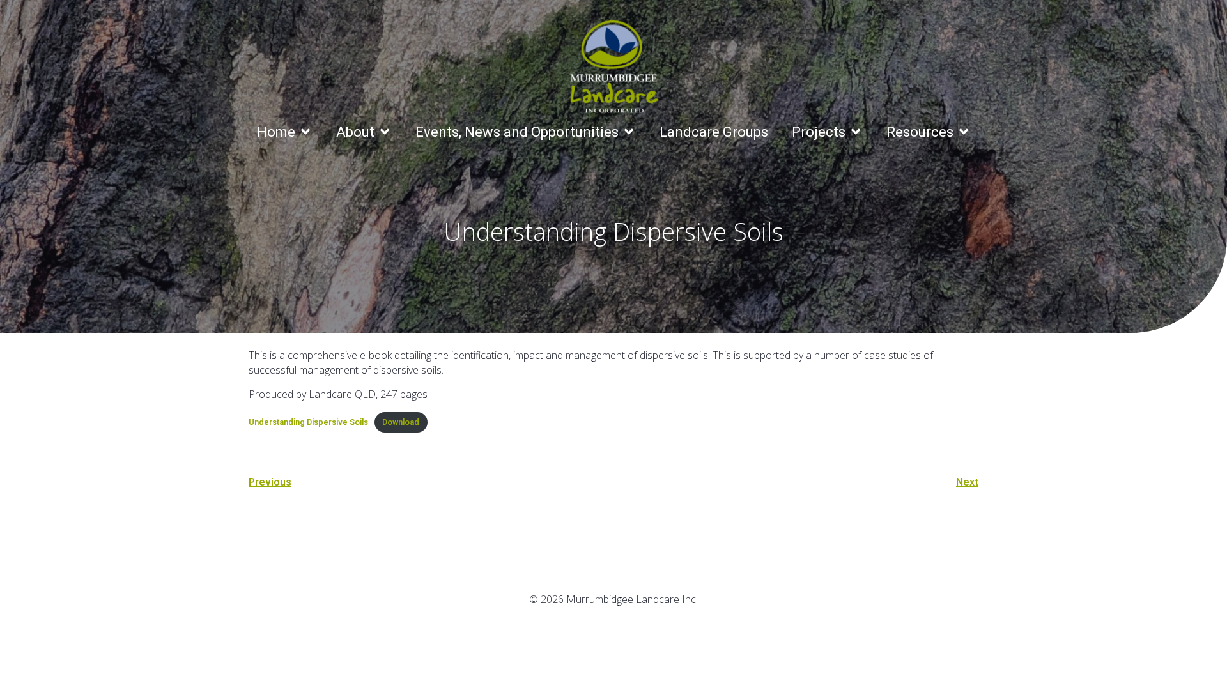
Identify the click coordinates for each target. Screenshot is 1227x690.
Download (400, 422)
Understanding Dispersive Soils (308, 422)
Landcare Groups (714, 132)
